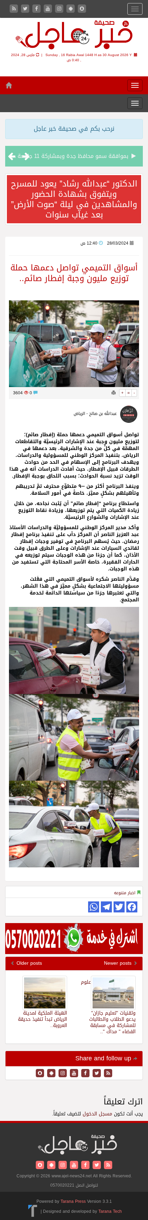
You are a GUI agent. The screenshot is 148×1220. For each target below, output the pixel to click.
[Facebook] (37, 9)
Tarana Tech (110, 1211)
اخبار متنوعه (124, 893)
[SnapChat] (82, 9)
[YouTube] (48, 9)
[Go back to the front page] (74, 36)
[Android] (71, 9)
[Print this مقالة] (114, 393)
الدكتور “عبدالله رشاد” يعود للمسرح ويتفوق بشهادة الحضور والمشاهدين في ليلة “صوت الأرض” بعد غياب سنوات (74, 199)
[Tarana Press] (33, 1211)
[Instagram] (60, 9)
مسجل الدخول (97, 1114)
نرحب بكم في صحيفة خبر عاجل (74, 129)
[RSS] (14, 9)
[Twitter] (26, 9)
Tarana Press (73, 1201)
